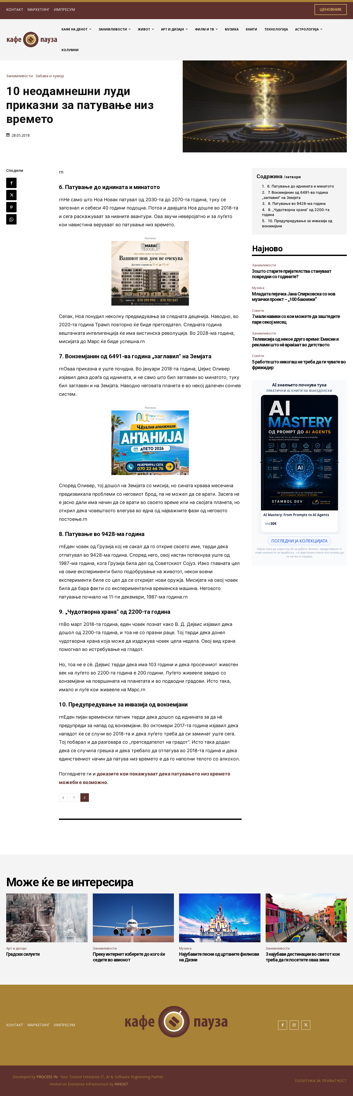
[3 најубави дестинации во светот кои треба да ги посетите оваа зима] (306, 917)
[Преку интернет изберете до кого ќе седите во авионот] (133, 917)
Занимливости (19, 76)
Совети (258, 310)
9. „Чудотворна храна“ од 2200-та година (295, 212)
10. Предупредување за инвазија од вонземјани (297, 223)
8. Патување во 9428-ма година (297, 203)
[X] (11, 195)
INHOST (121, 1084)
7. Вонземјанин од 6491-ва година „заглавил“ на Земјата (295, 195)
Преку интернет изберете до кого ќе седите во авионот (129, 956)
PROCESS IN (47, 1076)
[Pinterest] (11, 207)
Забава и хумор (49, 76)
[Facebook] (11, 183)
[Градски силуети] (47, 917)
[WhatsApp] (11, 219)
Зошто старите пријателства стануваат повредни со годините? (291, 273)
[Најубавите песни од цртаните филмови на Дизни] (219, 917)
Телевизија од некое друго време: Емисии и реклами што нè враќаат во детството (295, 341)
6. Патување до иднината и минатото (300, 186)
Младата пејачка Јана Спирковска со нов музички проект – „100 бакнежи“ (293, 296)
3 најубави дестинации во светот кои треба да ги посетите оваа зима (303, 956)
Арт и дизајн (16, 948)
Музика (258, 287)
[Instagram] (294, 1025)
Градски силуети (23, 954)
